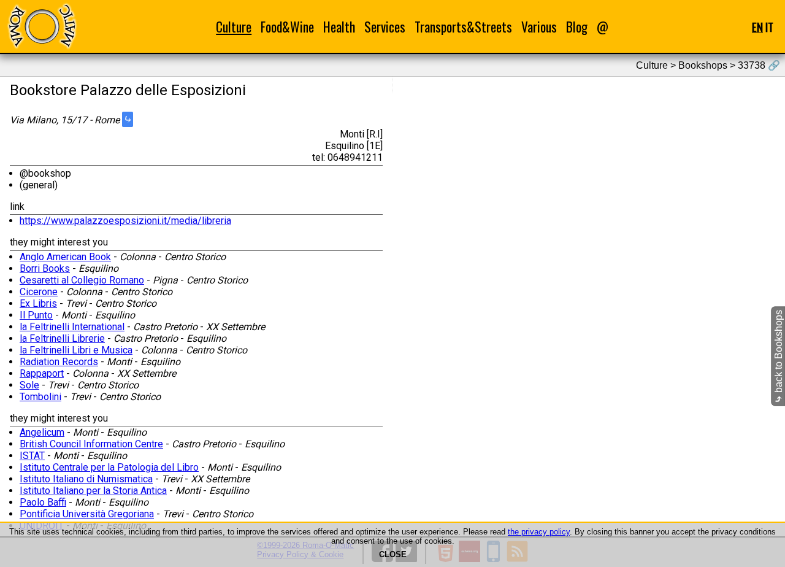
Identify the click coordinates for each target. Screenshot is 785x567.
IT (769, 26)
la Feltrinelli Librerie (62, 338)
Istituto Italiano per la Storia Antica (93, 490)
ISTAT (32, 455)
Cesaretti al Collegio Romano (82, 280)
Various (539, 26)
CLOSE (393, 554)
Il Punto (36, 315)
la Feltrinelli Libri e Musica (76, 350)
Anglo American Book (65, 257)
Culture (233, 26)
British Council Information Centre (91, 444)
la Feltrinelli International (72, 327)
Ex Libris (38, 303)
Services (384, 26)
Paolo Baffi (43, 502)
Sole (29, 385)
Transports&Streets (463, 26)
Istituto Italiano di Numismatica (86, 479)
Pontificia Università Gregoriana (87, 514)
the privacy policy (539, 531)
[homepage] (42, 26)
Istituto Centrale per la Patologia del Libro (109, 467)
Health (339, 26)
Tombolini (40, 397)
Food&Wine (287, 26)
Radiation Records (59, 362)
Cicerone (39, 292)
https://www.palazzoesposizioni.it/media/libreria (125, 220)
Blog (577, 26)
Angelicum (42, 432)
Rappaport (42, 373)
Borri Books (45, 268)
